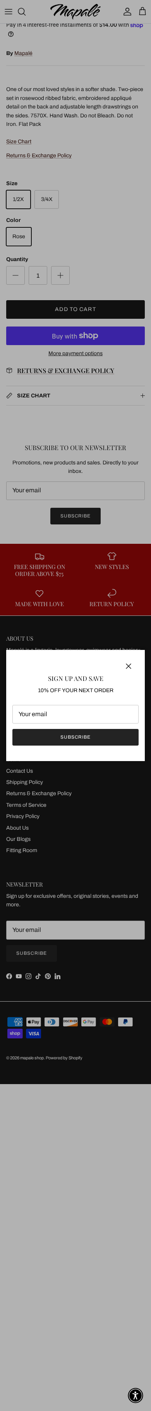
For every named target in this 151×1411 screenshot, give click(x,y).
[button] (135, 1395)
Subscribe (75, 737)
